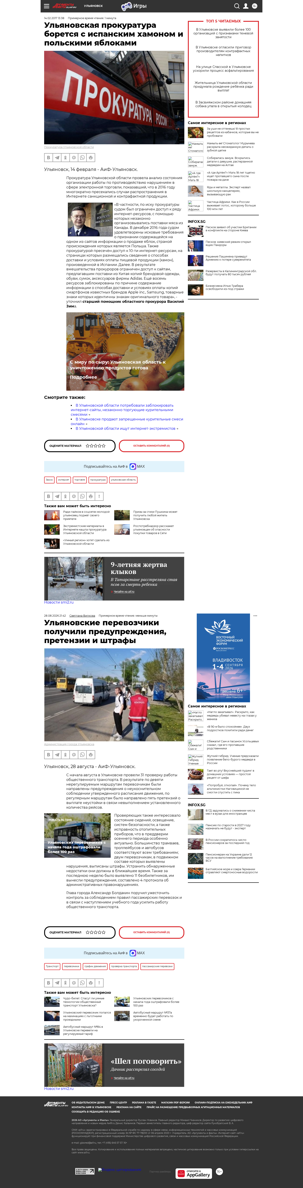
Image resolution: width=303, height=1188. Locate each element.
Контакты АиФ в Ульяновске (91, 1107)
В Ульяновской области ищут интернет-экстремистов (125, 428)
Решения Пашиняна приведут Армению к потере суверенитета (228, 258)
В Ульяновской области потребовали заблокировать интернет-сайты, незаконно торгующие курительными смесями (122, 410)
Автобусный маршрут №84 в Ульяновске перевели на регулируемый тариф (83, 1030)
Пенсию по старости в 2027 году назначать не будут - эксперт (228, 827)
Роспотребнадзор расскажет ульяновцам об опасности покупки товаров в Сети (153, 529)
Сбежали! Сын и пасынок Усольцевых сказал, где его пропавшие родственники (233, 745)
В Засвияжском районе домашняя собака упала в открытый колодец (223, 104)
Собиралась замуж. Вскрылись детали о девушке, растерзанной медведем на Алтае (230, 161)
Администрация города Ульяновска (69, 744)
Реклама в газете (144, 1102)
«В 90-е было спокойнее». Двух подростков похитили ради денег (230, 728)
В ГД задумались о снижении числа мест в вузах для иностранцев (230, 812)
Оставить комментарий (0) (151, 445)
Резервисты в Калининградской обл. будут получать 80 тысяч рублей (231, 273)
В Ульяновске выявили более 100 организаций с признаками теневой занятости (223, 33)
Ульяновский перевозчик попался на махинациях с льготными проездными (87, 1016)
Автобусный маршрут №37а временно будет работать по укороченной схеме (153, 1016)
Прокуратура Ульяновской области (69, 147)
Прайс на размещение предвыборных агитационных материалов (193, 1107)
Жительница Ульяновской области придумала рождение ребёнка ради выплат (223, 86)
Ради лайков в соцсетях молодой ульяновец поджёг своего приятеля (86, 515)
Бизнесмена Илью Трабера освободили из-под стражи (225, 287)
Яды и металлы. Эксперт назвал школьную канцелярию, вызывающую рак (229, 191)
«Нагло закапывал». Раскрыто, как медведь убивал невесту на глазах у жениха (232, 715)
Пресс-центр (118, 1102)
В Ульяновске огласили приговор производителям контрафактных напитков (223, 51)
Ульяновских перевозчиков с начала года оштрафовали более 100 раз (156, 1002)
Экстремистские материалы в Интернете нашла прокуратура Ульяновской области (84, 529)
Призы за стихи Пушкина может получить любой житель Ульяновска (155, 515)
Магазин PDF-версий (175, 1102)
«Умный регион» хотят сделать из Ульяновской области (86, 542)
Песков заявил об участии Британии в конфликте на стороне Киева (231, 229)
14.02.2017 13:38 (54, 18)
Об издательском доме (88, 1102)
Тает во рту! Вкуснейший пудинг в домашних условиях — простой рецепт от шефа (230, 774)
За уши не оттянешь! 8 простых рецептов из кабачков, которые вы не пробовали (233, 132)
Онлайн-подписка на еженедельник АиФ (223, 1102)
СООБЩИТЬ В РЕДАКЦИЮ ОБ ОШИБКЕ (96, 1111)
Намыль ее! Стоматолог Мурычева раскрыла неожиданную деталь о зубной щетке (231, 147)
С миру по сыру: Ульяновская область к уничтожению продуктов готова (118, 364)
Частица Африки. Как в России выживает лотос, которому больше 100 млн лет (231, 205)
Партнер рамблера (160, 1171)
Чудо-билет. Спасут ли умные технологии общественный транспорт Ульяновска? (83, 1002)
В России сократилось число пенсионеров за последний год (228, 841)
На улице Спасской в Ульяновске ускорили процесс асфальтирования (223, 69)
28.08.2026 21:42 (55, 615)
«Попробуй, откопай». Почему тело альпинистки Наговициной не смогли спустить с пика (231, 789)
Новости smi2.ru (59, 602)
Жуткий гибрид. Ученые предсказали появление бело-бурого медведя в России (233, 759)
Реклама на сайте (129, 1107)
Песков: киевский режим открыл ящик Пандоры (228, 243)
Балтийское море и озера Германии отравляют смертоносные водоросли (232, 871)
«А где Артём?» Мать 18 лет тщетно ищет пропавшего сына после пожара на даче (231, 176)
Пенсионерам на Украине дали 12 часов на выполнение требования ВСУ (229, 857)
